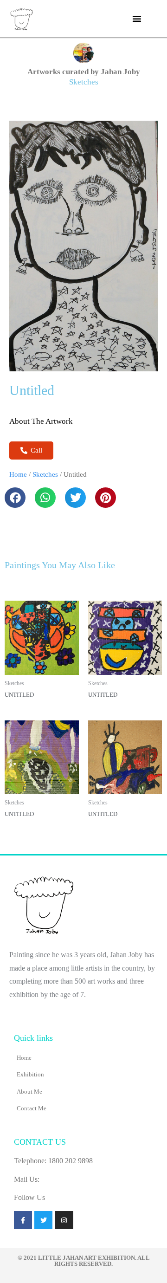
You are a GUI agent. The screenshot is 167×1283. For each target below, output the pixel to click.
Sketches (83, 82)
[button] (137, 19)
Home (18, 474)
